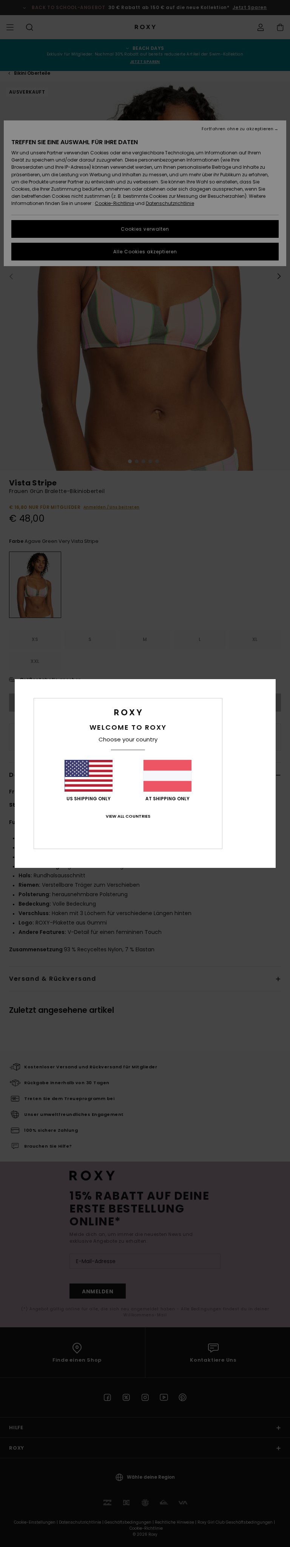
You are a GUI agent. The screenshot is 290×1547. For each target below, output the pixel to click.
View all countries (128, 816)
